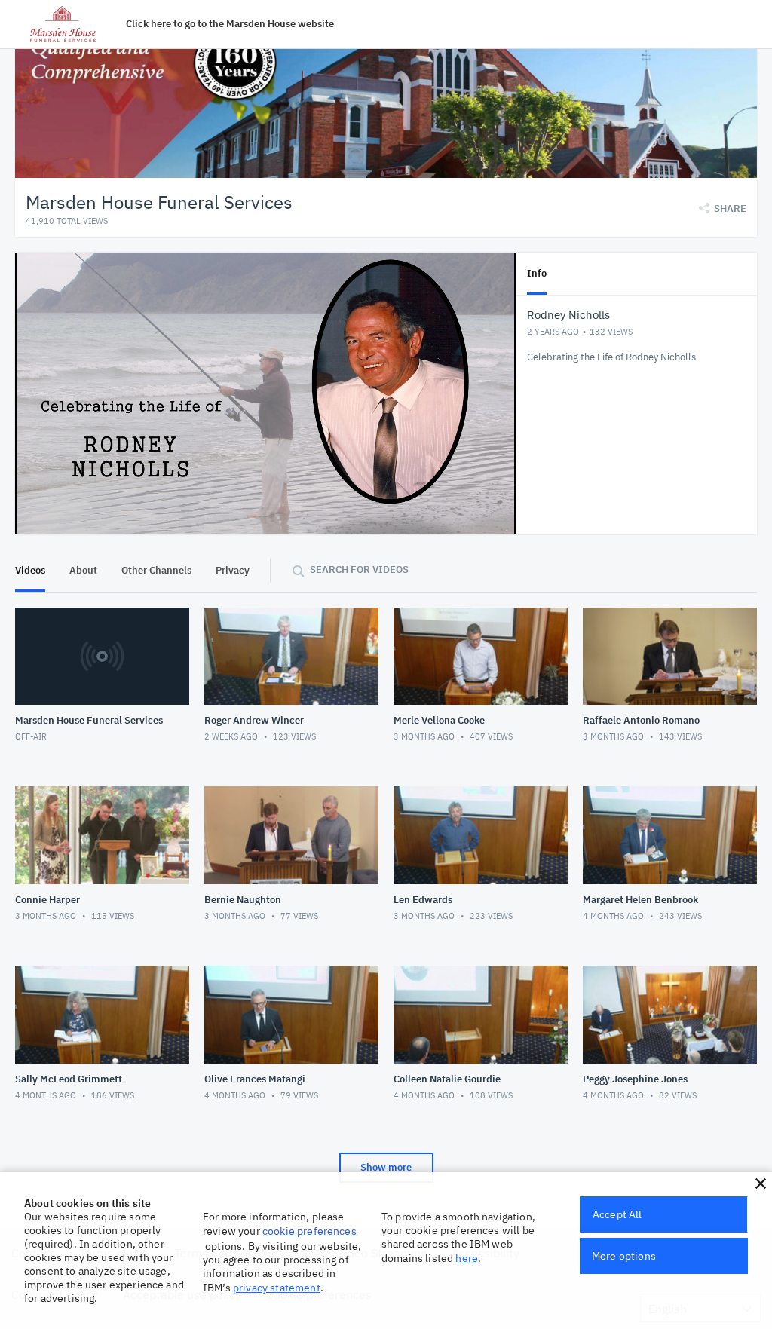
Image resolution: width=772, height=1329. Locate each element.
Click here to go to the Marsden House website (230, 23)
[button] (760, 1183)
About (83, 570)
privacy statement (276, 1287)
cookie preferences (309, 1231)
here (466, 1258)
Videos (30, 570)
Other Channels (156, 570)
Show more (386, 1167)
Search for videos (359, 569)
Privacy (233, 570)
